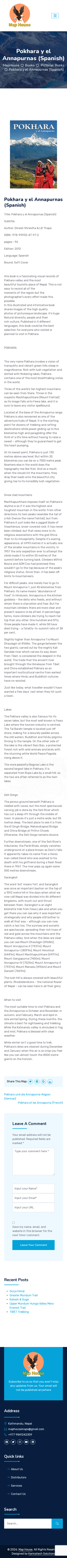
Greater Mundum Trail (24, 1295)
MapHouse (11, 65)
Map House (25, 1549)
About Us (17, 1469)
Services (16, 1485)
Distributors (18, 1477)
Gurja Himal (17, 1291)
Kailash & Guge (19, 1299)
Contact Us (18, 1494)
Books (30, 65)
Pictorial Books (52, 65)
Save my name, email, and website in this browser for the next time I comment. (32, 1231)
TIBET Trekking (19, 1311)
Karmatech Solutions (41, 1553)
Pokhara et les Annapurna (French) (40, 1102)
